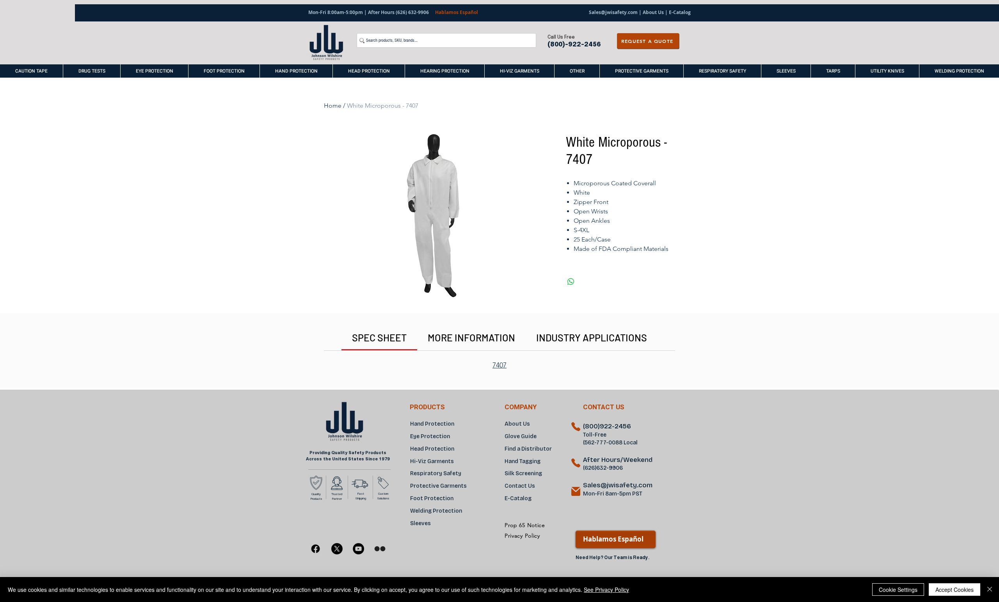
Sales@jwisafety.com (613, 12)
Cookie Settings (898, 589)
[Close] (989, 589)
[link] (379, 337)
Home (332, 105)
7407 (499, 365)
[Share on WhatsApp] (571, 281)
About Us (653, 12)
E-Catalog (679, 12)
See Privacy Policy (606, 589)
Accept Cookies (954, 589)
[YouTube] (358, 548)
